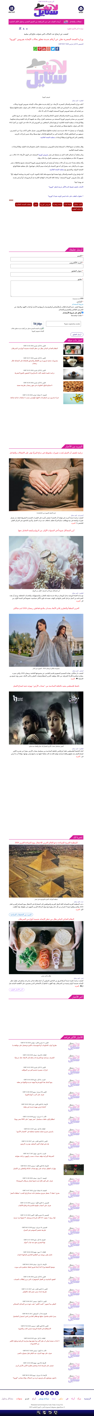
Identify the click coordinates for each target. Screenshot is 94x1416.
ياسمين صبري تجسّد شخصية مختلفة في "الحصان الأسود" (34, 1131)
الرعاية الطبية (77, 209)
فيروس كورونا (45, 204)
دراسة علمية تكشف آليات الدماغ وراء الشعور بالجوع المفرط (34, 373)
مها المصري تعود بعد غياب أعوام (34, 1242)
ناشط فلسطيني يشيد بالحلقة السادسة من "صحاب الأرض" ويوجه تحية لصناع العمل (46, 686)
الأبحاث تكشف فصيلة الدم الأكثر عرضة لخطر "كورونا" (65, 187)
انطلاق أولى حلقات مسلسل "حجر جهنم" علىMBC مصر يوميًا (34, 1119)
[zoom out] (27, 28)
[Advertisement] (46, 230)
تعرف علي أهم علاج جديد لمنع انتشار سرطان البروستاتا (34, 1181)
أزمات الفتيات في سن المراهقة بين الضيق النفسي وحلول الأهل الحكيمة (43, 22)
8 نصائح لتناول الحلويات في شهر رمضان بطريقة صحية (34, 385)
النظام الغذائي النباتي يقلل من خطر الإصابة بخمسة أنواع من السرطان (34, 348)
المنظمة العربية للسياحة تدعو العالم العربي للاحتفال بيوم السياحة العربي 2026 (46, 843)
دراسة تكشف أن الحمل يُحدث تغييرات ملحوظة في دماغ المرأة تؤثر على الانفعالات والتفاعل (46, 453)
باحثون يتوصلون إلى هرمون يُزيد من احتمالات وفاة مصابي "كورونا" (34, 1378)
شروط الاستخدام (77, 304)
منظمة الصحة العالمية (23, 204)
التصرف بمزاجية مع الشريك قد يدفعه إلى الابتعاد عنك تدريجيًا (34, 1058)
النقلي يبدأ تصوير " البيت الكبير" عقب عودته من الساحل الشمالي (34, 1304)
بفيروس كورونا (43, 155)
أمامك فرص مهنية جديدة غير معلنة (34, 1107)
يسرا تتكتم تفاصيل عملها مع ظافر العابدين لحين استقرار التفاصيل (34, 1316)
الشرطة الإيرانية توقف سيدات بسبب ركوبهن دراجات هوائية (34, 1156)
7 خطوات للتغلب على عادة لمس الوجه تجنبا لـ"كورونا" (65, 196)
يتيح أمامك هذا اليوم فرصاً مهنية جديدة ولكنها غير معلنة (34, 1082)
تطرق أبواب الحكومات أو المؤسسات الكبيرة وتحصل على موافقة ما (34, 1045)
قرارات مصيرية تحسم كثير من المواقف (34, 1070)
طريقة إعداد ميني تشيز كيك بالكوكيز (35, 1292)
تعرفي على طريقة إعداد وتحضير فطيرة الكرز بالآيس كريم (35, 1365)
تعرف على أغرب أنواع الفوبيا (34, 1095)
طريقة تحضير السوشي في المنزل (34, 1230)
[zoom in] (20, 28)
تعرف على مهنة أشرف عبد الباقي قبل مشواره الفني (34, 1353)
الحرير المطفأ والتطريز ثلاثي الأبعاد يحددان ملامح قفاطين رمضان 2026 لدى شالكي (46, 608)
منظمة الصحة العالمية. (47, 137)
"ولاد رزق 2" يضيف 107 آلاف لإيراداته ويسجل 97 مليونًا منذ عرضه (34, 1218)
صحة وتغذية (57, 204)
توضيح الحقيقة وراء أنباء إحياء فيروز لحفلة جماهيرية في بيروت (34, 1267)
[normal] (23, 28)
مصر (35, 204)
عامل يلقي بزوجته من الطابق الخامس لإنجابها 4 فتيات (34, 1255)
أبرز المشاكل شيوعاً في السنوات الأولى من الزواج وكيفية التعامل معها (46, 530)
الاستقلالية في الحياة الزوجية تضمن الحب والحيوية (34, 1329)
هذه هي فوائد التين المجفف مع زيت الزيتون (34, 1144)
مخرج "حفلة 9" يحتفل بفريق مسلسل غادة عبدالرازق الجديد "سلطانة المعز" (34, 1193)
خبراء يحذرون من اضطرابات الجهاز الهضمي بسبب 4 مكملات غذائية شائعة (34, 398)
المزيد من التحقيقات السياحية (21, 915)
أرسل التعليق (77, 334)
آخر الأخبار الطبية (73, 29)
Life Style (67, 204)
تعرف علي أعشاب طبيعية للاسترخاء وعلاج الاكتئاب (34, 1205)
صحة (81, 29)
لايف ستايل (78, 204)
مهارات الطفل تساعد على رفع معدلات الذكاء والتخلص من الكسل (34, 1168)
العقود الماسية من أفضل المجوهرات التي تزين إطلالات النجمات (35, 1279)
